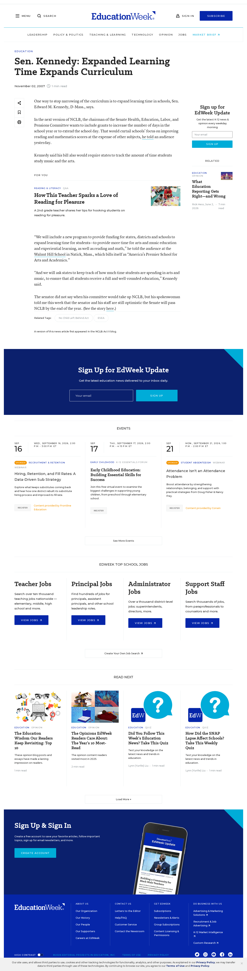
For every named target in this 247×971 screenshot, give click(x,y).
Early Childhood (102, 462)
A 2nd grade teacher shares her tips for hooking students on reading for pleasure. (79, 212)
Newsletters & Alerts (166, 917)
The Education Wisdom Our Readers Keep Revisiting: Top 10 (33, 740)
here (110, 308)
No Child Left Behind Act (74, 318)
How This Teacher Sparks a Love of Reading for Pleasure (76, 198)
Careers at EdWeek (87, 938)
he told (148, 136)
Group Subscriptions (167, 924)
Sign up (156, 395)
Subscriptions (162, 911)
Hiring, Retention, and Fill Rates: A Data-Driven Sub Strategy (45, 477)
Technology (142, 34)
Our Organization (86, 911)
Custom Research (204, 942)
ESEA (101, 318)
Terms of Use (131, 955)
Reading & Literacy (47, 188)
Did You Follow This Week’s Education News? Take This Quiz (148, 738)
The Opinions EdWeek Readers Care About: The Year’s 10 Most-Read (91, 740)
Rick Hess (198, 204)
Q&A (65, 188)
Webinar (20, 467)
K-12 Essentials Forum (131, 462)
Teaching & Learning (107, 34)
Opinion (166, 34)
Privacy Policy (158, 955)
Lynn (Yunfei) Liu (138, 765)
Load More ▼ (123, 799)
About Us (82, 903)
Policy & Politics (68, 34)
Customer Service (126, 924)
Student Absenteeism (196, 462)
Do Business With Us (207, 903)
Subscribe (216, 15)
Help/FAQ (121, 917)
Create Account (35, 852)
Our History (83, 917)
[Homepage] (123, 15)
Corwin (216, 508)
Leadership (37, 34)
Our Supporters (85, 931)
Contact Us (123, 903)
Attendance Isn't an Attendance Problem (195, 474)
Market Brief (205, 34)
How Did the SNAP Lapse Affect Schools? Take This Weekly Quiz (204, 740)
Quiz (148, 727)
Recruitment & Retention (47, 462)
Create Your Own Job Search (122, 653)
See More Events (123, 540)
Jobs (182, 34)
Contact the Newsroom (129, 931)
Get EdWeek (162, 903)
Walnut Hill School (50, 254)
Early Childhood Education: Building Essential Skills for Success (116, 475)
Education (23, 51)
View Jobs (30, 620)
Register (23, 508)
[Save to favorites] (19, 112)
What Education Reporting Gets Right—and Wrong (209, 189)
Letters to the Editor (128, 911)
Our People (83, 924)
